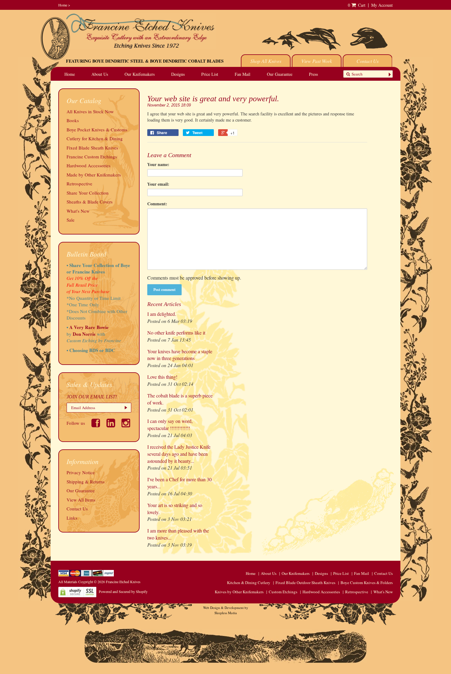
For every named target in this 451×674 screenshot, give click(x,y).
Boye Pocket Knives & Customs (97, 129)
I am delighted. (161, 314)
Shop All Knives (265, 61)
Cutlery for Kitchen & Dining (95, 138)
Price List (209, 74)
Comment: (157, 204)
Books (73, 120)
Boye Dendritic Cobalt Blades (187, 61)
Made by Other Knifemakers (94, 175)
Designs (178, 74)
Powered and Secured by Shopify (123, 591)
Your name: (158, 164)
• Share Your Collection (90, 265)
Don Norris (83, 334)
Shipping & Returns (86, 481)
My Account (382, 5)
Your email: (158, 184)
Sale (71, 220)
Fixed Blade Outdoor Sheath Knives (305, 582)
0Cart (356, 5)
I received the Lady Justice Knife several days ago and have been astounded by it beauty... (178, 454)
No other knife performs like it (176, 332)
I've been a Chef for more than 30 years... (179, 483)
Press (313, 74)
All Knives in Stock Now (90, 111)
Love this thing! (162, 377)
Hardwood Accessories (88, 165)
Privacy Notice (81, 472)
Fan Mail (242, 74)
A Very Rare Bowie (89, 327)
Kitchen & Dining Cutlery (248, 582)
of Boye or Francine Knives (98, 268)
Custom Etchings (283, 592)
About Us (99, 74)
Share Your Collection (88, 193)
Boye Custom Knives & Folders (367, 582)
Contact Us (368, 61)
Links (72, 518)
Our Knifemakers (140, 74)
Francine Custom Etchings (92, 156)
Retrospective (79, 183)
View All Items (81, 500)
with (101, 334)
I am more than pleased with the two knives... (178, 534)
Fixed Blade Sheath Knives (92, 148)
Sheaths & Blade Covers (90, 202)
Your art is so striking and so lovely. (174, 508)
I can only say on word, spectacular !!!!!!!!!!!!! (170, 424)
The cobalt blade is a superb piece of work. (180, 399)
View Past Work (316, 61)
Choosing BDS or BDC (92, 350)
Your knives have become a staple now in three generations (179, 355)
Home (62, 4)
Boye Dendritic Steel (118, 61)
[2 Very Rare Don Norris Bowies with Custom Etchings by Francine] (106, 334)
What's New (78, 211)
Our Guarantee (279, 74)
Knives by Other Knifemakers (239, 592)
